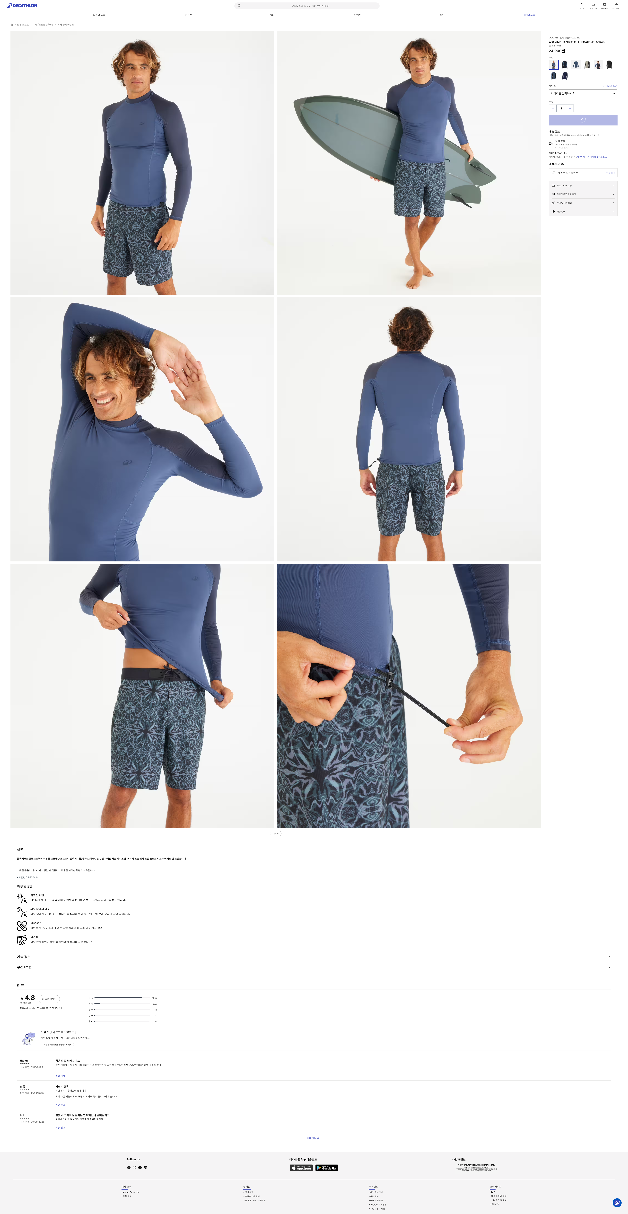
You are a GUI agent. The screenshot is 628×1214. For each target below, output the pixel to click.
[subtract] (553, 108)
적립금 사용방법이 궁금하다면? (57, 1044)
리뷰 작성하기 (49, 999)
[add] (570, 108)
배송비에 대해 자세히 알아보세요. (592, 157)
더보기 (276, 833)
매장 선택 (610, 172)
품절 (587, 121)
